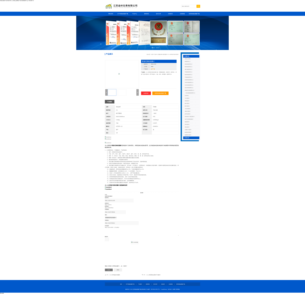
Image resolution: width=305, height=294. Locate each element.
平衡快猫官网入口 (188, 77)
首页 (152, 54)
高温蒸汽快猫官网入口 (189, 90)
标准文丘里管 (187, 58)
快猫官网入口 (187, 61)
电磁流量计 (187, 121)
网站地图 (2, 293)
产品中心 (134, 13)
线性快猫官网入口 (188, 64)
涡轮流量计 (187, 127)
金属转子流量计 (188, 129)
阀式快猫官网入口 (188, 66)
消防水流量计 (187, 111)
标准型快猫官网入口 (189, 79)
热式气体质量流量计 (189, 119)
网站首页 (110, 13)
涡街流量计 (187, 124)
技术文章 (158, 13)
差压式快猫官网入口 (189, 87)
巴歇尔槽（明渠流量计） (190, 116)
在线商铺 (182, 13)
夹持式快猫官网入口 (189, 85)
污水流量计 (187, 98)
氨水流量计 (187, 103)
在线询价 (146, 93)
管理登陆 (178, 289)
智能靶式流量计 (188, 134)
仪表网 (174, 289)
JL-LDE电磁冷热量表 (115, 274)
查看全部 (187, 137)
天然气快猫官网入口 (189, 82)
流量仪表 (187, 56)
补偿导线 (187, 95)
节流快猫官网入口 (188, 72)
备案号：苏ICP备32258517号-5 (153, 289)
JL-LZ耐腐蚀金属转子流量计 (154, 274)
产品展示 (140, 284)
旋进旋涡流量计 (188, 132)
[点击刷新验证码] (134, 242)
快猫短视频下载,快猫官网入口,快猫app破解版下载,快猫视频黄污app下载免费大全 (17, 0)
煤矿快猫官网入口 (188, 69)
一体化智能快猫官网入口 (190, 93)
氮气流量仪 (187, 106)
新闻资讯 (146, 13)
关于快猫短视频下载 (122, 13)
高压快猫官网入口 (188, 74)
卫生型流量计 (187, 108)
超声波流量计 (187, 114)
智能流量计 (187, 100)
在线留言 (170, 13)
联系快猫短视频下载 (194, 13)
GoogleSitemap (164, 289)
